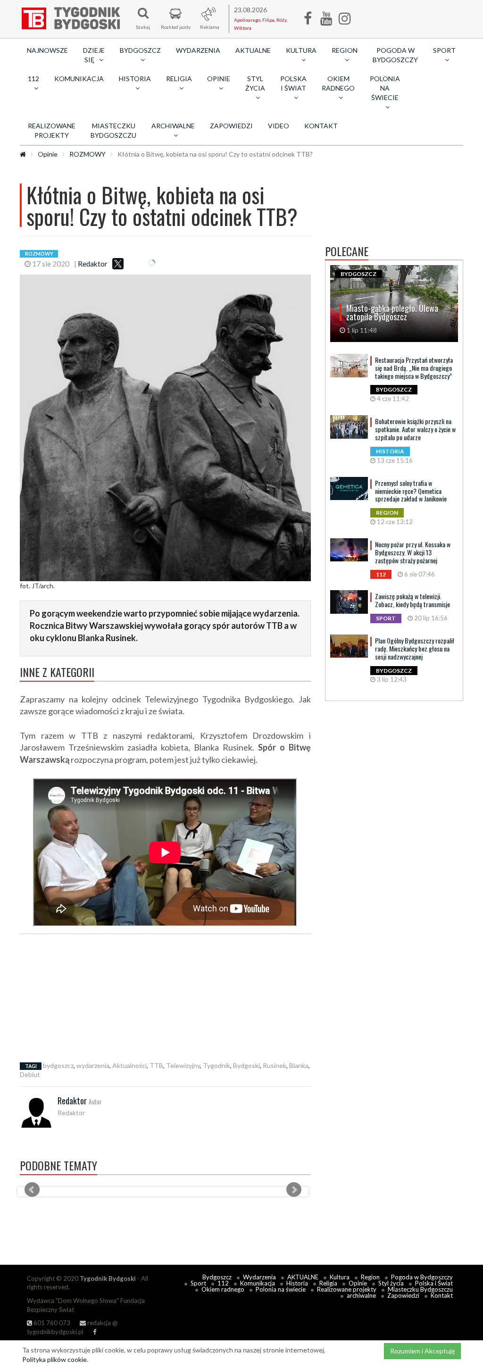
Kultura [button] (301, 50)
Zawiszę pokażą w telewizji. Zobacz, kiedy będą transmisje (412, 600)
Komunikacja (79, 79)
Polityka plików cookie (54, 1359)
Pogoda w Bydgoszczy (395, 55)
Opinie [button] (218, 79)
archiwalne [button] (173, 126)
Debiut (30, 1074)
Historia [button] (135, 79)
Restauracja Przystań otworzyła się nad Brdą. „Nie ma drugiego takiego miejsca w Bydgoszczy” (414, 368)
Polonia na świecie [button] (385, 88)
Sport (198, 1283)
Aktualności (129, 1065)
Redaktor (93, 263)
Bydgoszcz (217, 1277)
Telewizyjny (183, 1065)
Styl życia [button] (255, 83)
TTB (156, 1065)
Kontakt (321, 126)
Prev (32, 1189)
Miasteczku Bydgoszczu (113, 130)
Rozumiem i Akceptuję (422, 1351)
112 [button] (33, 79)
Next (293, 1189)
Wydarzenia (198, 50)
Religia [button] (179, 79)
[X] (118, 263)
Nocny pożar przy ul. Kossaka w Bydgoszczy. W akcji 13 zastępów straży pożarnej (412, 552)
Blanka (298, 1065)
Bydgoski (246, 1065)
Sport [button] (444, 50)
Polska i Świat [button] (293, 83)
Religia (328, 1283)
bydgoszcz (58, 1065)
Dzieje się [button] (94, 55)
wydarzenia (92, 1065)
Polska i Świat (434, 1283)
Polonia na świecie (281, 1289)
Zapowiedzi (231, 126)
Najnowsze (47, 50)
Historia (297, 1283)
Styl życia (391, 1283)
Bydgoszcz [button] (140, 50)
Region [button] (345, 50)
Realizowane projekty (51, 130)
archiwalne (361, 1295)
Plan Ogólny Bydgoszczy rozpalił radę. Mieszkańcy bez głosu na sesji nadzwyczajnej (414, 648)
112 (223, 1283)
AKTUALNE (253, 50)
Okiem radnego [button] (338, 83)
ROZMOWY (87, 154)
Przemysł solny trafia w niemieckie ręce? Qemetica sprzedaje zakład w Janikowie (411, 491)
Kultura (340, 1277)
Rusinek (274, 1065)
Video (278, 126)
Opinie (48, 154)
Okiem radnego (222, 1289)
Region (370, 1277)
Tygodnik (216, 1065)
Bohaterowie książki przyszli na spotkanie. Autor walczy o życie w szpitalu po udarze (415, 429)
